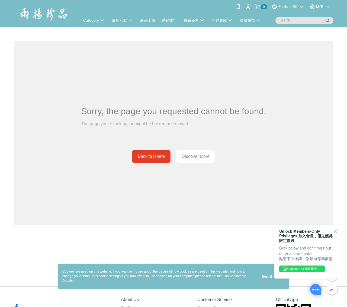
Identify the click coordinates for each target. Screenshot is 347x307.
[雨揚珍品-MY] (44, 14)
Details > (68, 281)
